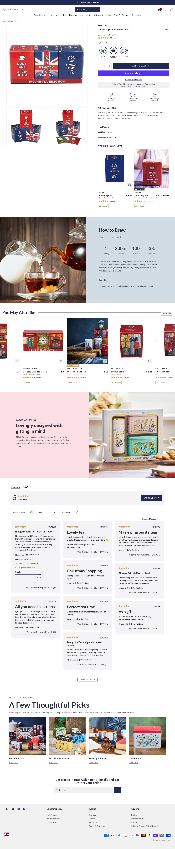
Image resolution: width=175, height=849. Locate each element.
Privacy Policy (95, 822)
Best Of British (16, 758)
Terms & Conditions (97, 826)
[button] (172, 9)
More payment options (133, 80)
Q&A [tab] (26, 487)
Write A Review (151, 498)
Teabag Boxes (11, 21)
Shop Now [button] (13, 762)
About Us (18, 9)
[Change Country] (161, 9)
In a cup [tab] (103, 237)
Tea (3, 21)
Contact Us (52, 822)
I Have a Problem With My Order (145, 826)
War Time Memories (59, 758)
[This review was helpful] (49, 587)
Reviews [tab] (15, 487)
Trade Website (53, 818)
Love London (135, 758)
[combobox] (46, 512)
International (137, 818)
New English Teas (165, 840)
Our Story (93, 815)
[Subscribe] (117, 790)
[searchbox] (20, 512)
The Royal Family (97, 758)
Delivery (134, 815)
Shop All (166, 313)
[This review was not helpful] (54, 587)
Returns (134, 822)
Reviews (92, 818)
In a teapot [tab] (116, 237)
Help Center (52, 815)
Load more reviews (87, 680)
